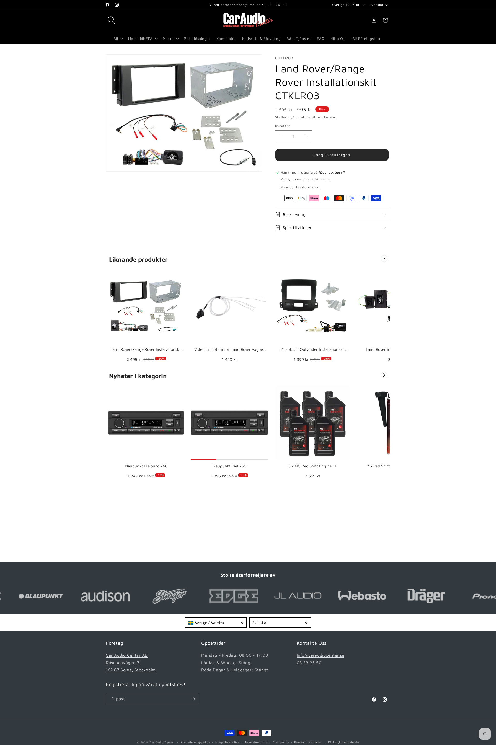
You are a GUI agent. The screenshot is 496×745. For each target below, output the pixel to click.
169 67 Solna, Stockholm (131, 669)
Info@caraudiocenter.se (320, 655)
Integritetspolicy (227, 742)
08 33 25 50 (309, 662)
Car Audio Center (162, 742)
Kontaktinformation (308, 742)
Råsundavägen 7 (122, 662)
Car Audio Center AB (127, 655)
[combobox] (216, 622)
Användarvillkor (256, 742)
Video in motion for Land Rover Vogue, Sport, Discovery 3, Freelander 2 (229, 349)
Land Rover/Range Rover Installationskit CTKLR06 (146, 349)
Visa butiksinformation (300, 187)
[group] (146, 317)
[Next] (384, 258)
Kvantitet (282, 126)
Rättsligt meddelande (343, 742)
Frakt (302, 117)
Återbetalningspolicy (195, 742)
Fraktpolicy (281, 742)
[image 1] (146, 306)
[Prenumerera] (193, 699)
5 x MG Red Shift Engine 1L (312, 466)
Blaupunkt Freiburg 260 (146, 466)
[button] (111, 20)
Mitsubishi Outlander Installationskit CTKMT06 (312, 349)
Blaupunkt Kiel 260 (229, 466)
